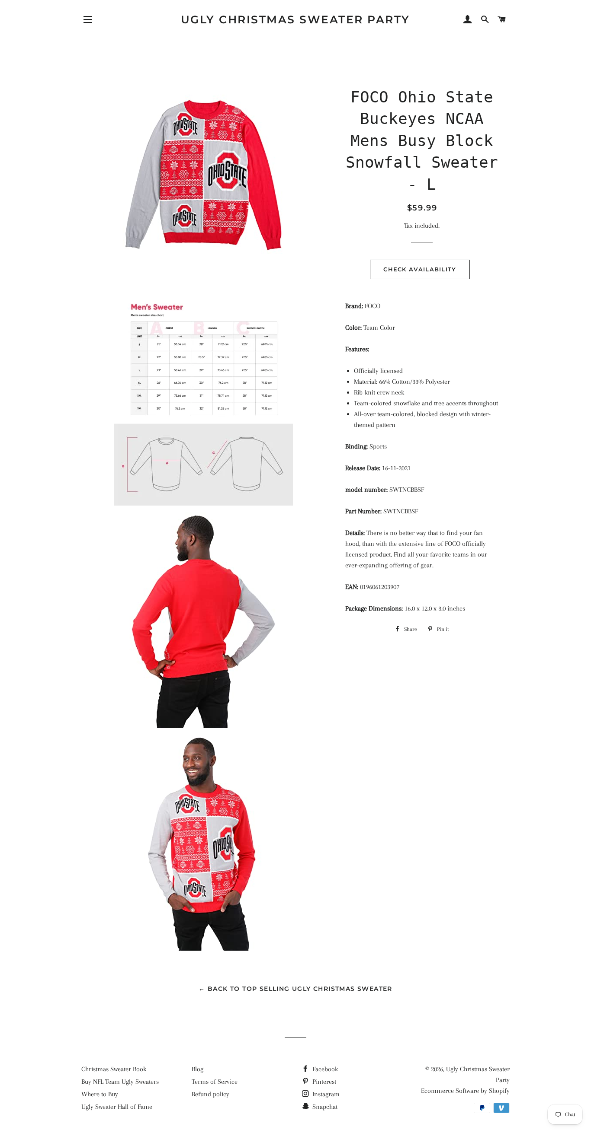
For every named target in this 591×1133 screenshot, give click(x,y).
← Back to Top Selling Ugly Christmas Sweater (295, 989)
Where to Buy (99, 1094)
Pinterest (323, 1081)
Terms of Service (215, 1081)
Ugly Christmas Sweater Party (295, 19)
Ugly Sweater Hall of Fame (116, 1107)
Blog (197, 1069)
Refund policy (210, 1094)
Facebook (324, 1069)
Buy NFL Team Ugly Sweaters (120, 1081)
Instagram (325, 1094)
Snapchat (324, 1107)
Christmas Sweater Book (113, 1069)
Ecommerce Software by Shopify (465, 1091)
